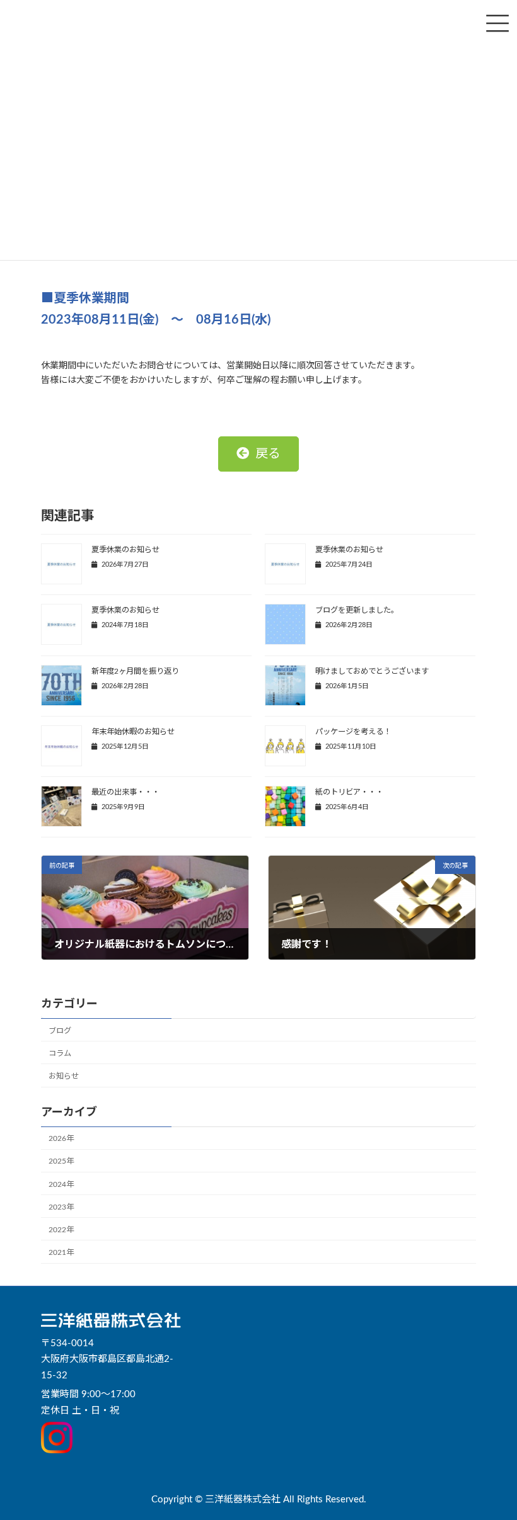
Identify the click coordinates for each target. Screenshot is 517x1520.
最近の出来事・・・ (125, 792)
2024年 (61, 1184)
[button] (258, 454)
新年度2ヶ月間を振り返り (135, 671)
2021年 (61, 1252)
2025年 (61, 1162)
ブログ (60, 1031)
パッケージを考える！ (353, 731)
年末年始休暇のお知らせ (133, 731)
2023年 (61, 1207)
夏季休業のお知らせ (125, 549)
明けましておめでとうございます (372, 671)
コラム (60, 1053)
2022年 (61, 1230)
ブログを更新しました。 (356, 610)
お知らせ (64, 1076)
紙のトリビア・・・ (349, 792)
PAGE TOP (492, 1461)
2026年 (61, 1138)
